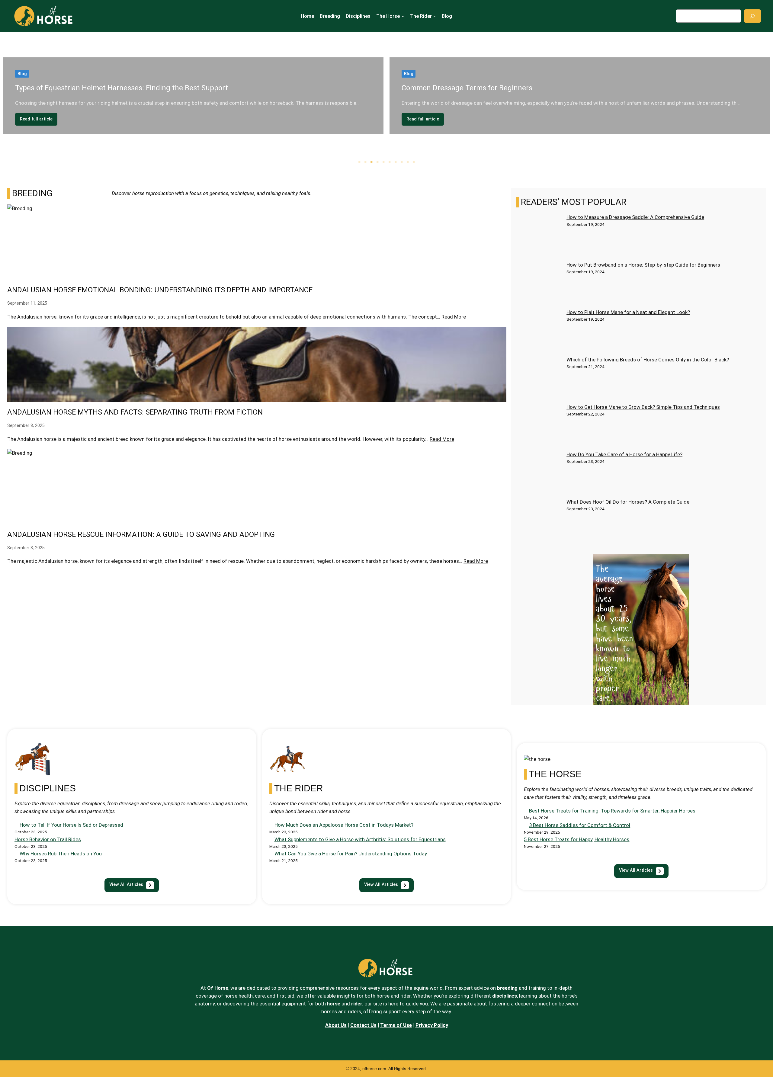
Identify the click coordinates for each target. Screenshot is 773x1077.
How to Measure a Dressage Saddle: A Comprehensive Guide (635, 217)
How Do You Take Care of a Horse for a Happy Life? (624, 454)
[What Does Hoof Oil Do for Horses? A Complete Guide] (538, 521)
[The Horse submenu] (402, 16)
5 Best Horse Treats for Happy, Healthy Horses (576, 839)
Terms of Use (396, 1025)
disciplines (504, 996)
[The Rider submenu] (434, 16)
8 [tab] (402, 162)
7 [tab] (396, 162)
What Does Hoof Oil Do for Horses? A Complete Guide (627, 502)
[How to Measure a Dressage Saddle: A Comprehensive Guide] (538, 237)
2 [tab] (365, 162)
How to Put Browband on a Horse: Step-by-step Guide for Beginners (643, 265)
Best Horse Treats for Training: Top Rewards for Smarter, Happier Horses (612, 811)
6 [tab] (389, 162)
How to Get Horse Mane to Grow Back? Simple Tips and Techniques (643, 407)
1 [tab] (359, 162)
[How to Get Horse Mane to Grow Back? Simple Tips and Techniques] (538, 426)
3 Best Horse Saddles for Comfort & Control (579, 825)
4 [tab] (377, 162)
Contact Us (363, 1025)
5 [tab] (383, 162)
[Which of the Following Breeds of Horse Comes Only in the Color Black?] (538, 379)
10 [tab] (414, 162)
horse (333, 1004)
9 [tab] (408, 162)
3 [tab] (371, 162)
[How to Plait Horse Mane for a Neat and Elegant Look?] (538, 332)
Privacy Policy (431, 1025)
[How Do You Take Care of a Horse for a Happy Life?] (538, 474)
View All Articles (636, 870)
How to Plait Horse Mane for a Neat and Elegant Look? (628, 312)
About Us (336, 1025)
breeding (507, 988)
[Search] (752, 15)
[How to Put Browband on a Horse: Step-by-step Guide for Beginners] (538, 284)
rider (356, 1004)
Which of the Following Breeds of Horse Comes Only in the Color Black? (647, 360)
